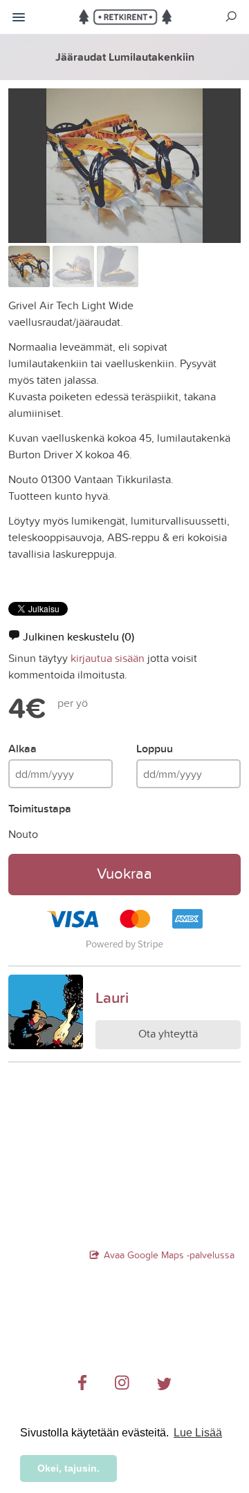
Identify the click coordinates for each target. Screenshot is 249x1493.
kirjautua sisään (108, 657)
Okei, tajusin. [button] (68, 1468)
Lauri (112, 997)
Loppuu (154, 749)
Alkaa (22, 749)
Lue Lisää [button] (198, 1432)
